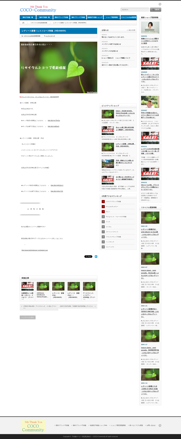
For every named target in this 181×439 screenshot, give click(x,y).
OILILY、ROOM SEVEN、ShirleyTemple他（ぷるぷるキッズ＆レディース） (125, 113)
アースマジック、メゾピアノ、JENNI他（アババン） (89, 296)
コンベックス (110, 247)
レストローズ (50, 36)
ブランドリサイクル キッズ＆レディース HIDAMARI (39, 97)
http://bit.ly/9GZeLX (57, 185)
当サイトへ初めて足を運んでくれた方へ (115, 65)
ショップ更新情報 (112, 17)
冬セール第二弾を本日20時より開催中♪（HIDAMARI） (125, 129)
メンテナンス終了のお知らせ (111, 44)
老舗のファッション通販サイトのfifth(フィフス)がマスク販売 (150, 41)
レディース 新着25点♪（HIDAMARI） (58, 295)
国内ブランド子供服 (61, 17)
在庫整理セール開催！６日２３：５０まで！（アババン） (27, 296)
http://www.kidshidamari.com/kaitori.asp (35, 250)
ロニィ (108, 211)
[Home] (23, 22)
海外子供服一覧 (44, 17)
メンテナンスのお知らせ (110, 51)
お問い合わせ (151, 425)
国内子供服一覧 (28, 17)
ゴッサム (108, 226)
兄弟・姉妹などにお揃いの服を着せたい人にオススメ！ (125, 163)
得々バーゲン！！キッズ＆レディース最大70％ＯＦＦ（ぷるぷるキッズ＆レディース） (150, 78)
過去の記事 (132, 30)
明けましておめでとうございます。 (113, 37)
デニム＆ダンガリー (112, 206)
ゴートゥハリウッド (112, 231)
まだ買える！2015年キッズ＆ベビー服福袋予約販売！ (125, 178)
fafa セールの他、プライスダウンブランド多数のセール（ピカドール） (150, 187)
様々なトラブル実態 (136, 425)
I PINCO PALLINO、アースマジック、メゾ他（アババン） (39, 307)
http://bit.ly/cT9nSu (54, 120)
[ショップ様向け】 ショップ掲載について (116, 58)
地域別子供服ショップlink (95, 18)
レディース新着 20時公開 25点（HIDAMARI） (125, 145)
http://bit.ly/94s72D (57, 191)
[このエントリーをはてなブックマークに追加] (96, 257)
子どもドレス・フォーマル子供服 (116, 216)
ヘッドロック (110, 242)
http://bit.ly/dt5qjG (53, 126)
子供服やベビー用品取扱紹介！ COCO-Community (88, 436)
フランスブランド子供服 (113, 236)
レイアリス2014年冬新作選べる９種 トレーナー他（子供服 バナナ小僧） (150, 151)
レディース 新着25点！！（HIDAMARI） (73, 295)
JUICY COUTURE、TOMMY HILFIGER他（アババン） (77, 306)
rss (160, 4)
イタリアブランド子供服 (113, 201)
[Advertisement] (88, 8)
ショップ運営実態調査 (118, 425)
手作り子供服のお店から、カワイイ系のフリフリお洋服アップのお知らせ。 (150, 115)
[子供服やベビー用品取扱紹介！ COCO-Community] (38, 11)
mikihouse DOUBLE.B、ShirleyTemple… (42, 295)
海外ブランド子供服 (78, 17)
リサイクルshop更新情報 (128, 18)
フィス (108, 221)
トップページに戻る (28, 317)
